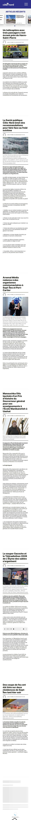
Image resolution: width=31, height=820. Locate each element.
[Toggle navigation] (26, 4)
